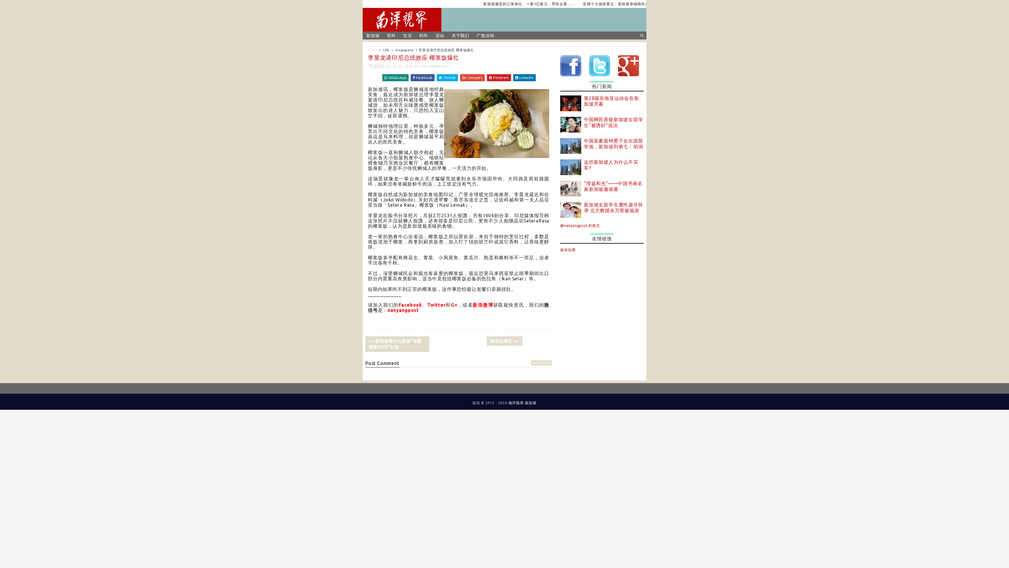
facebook (541, 362)
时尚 (423, 35)
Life (386, 50)
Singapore (404, 50)
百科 (391, 35)
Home (373, 50)
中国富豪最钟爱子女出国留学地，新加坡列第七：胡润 (613, 143)
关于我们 (460, 35)
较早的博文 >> (504, 341)
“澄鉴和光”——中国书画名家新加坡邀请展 (613, 186)
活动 (439, 35)
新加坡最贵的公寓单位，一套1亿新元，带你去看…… (510, 4)
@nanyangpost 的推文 (580, 226)
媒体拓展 (568, 250)
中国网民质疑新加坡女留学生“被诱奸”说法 (613, 122)
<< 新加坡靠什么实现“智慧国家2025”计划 (395, 344)
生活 (407, 35)
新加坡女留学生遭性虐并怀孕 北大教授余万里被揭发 (613, 207)
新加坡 (372, 35)
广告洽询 (485, 35)
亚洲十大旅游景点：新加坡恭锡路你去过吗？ (602, 4)
